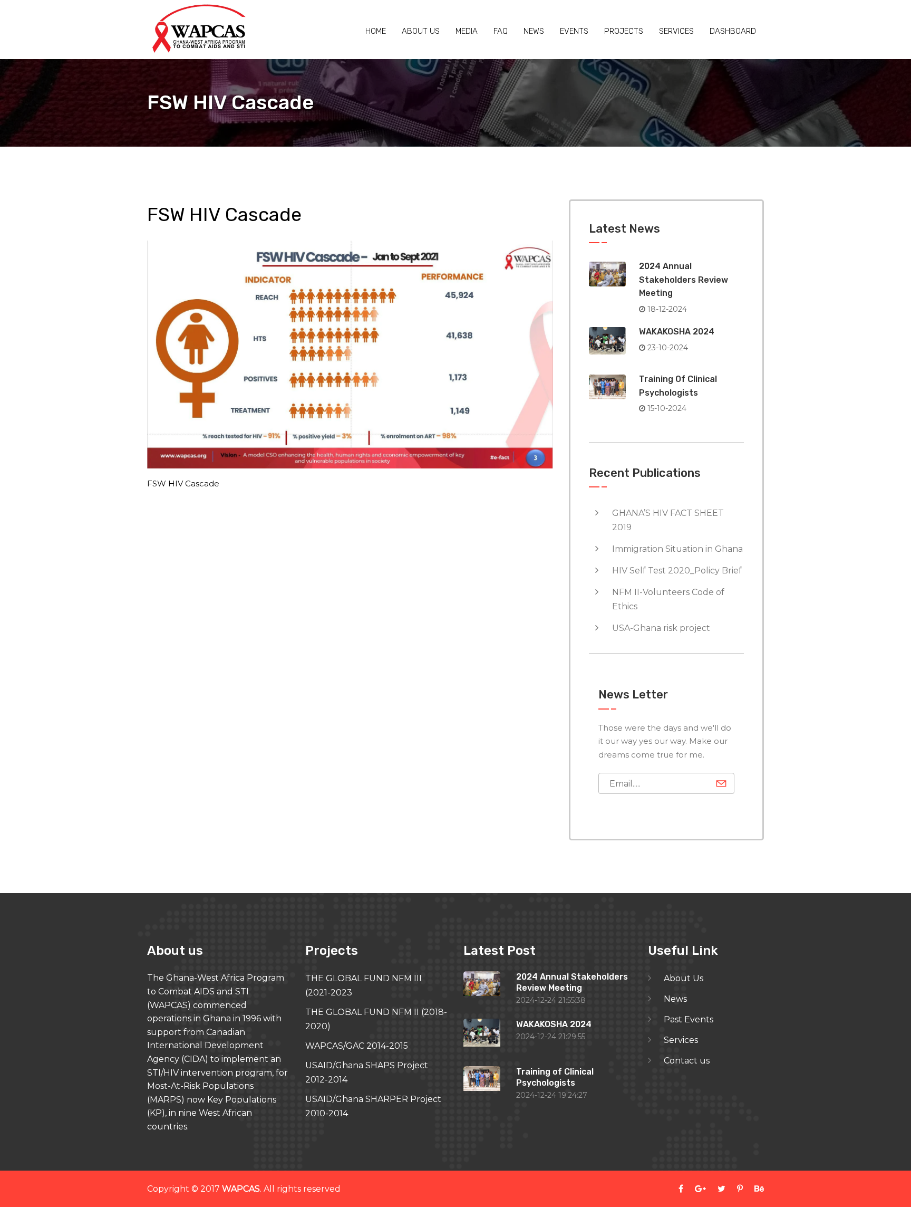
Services (676, 31)
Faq (500, 31)
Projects (623, 31)
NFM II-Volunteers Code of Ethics (668, 599)
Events (574, 31)
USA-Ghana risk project (661, 628)
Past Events (688, 1019)
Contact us (687, 1061)
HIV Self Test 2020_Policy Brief (677, 571)
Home (375, 31)
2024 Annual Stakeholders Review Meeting (683, 279)
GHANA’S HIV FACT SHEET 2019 (668, 520)
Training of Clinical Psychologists (555, 1077)
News (534, 31)
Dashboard (733, 31)
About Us (683, 978)
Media (467, 31)
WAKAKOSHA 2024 (676, 332)
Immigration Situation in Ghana (677, 549)
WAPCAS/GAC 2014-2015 (356, 1046)
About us (421, 31)
